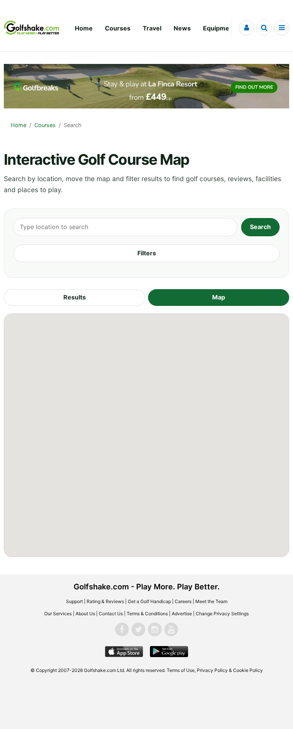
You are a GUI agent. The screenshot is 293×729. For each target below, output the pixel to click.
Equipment (219, 28)
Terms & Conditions (147, 613)
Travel (152, 28)
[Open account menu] (246, 27)
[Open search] (264, 27)
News (182, 28)
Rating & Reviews (105, 601)
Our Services (58, 613)
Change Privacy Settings (222, 613)
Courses (117, 28)
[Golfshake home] (31, 27)
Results (74, 297)
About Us (85, 613)
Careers (183, 601)
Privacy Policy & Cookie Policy (230, 670)
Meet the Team (211, 601)
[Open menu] (281, 27)
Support (74, 601)
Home (84, 28)
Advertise (182, 613)
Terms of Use (181, 670)
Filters (146, 253)
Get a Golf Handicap (149, 601)
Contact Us (111, 613)
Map (218, 297)
